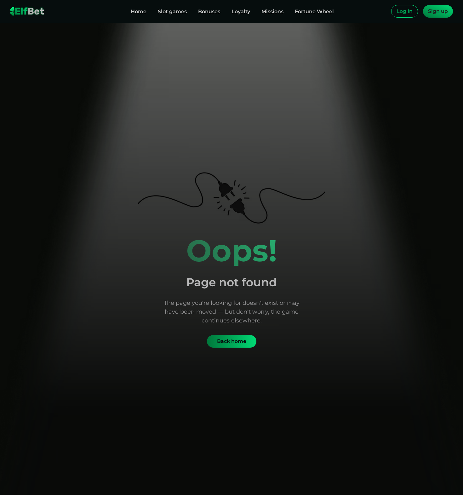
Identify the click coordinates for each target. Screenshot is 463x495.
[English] (385, 11)
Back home (231, 341)
